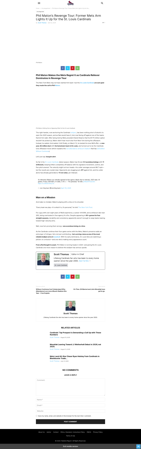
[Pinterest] (72, 68)
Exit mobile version (70, 446)
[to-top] (138, 445)
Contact (56, 432)
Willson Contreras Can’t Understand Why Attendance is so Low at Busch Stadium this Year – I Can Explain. (51, 291)
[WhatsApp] (77, 68)
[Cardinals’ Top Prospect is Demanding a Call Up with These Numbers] (42, 336)
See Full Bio (84, 261)
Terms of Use (70, 436)
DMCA (89, 432)
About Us (41, 432)
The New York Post (85, 207)
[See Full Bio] (90, 261)
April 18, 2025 (66, 188)
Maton (57, 85)
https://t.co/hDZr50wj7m (46, 183)
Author (49, 432)
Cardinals (90, 83)
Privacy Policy (98, 432)
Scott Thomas (42, 23)
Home (37, 8)
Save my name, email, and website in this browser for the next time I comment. (64, 416)
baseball (57, 237)
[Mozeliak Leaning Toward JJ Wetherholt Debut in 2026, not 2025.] (42, 348)
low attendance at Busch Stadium (78, 149)
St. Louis (83, 83)
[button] (39, 3)
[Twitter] (68, 68)
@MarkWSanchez (89, 181)
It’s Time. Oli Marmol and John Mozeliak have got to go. (89, 290)
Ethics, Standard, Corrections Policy (73, 432)
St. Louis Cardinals (52, 162)
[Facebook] (63, 68)
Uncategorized (45, 8)
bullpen (73, 132)
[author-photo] (70, 310)
